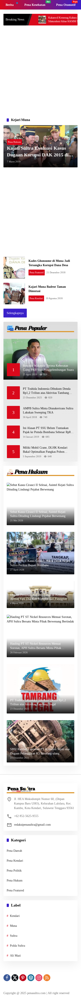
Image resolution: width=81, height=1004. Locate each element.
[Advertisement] (40, 70)
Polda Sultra (17, 945)
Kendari (15, 916)
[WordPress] (30, 977)
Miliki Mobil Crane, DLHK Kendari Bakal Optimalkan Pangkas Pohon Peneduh (45, 450)
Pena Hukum (14, 142)
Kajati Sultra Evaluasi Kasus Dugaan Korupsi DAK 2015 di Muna (37, 151)
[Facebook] (6, 977)
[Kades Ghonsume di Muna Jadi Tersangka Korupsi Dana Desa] (14, 267)
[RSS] (46, 977)
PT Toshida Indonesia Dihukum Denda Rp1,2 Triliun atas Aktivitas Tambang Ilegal (46, 391)
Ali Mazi (15, 955)
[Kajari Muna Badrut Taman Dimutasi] (14, 293)
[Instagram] (38, 977)
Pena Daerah (14, 850)
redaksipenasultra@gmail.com (32, 824)
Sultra (13, 935)
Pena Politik (14, 870)
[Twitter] (14, 977)
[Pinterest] (22, 977)
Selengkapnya (15, 313)
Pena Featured (37, 272)
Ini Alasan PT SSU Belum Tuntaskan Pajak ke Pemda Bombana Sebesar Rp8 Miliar (47, 430)
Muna (13, 925)
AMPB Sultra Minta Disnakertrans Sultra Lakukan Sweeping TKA (48, 410)
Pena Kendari (36, 298)
